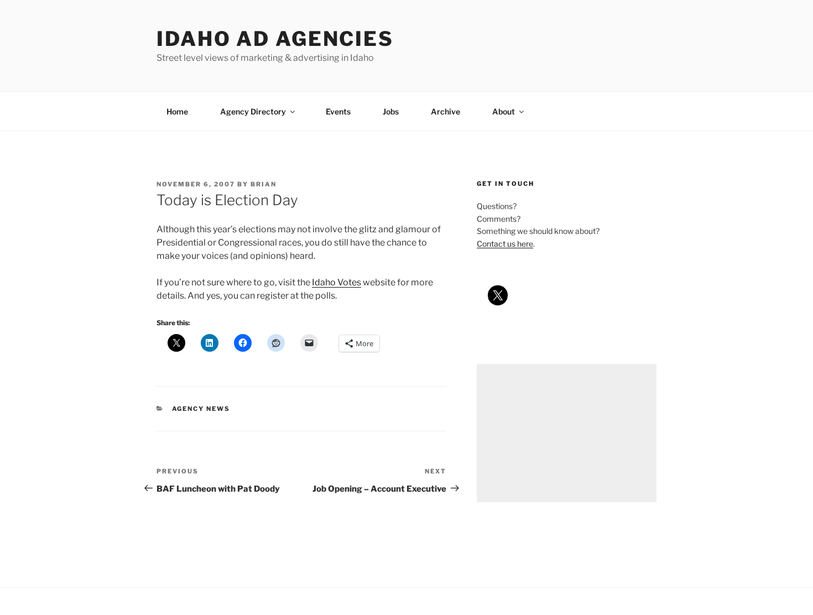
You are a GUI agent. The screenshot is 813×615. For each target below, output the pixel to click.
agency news (201, 409)
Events (338, 111)
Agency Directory (253, 111)
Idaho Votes (336, 282)
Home (177, 111)
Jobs (391, 111)
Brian (264, 184)
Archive (445, 111)
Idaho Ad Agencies (275, 39)
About (503, 111)
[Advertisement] (566, 433)
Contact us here (505, 243)
